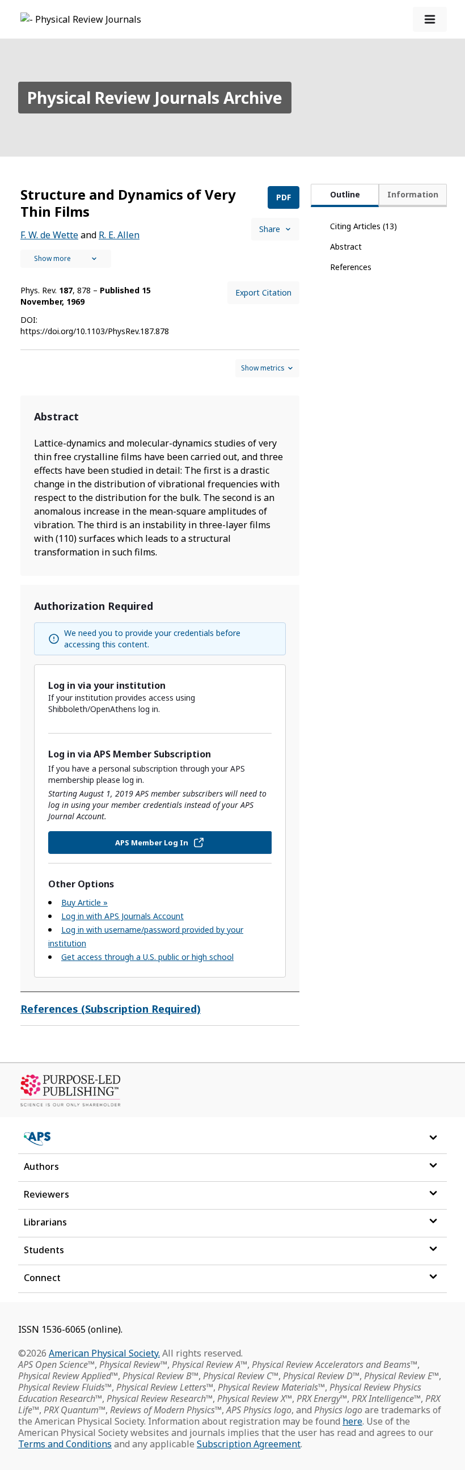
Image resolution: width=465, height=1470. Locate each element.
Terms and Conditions (65, 1444)
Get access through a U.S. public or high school (147, 956)
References (350, 267)
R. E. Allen (119, 235)
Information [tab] (412, 194)
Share (269, 229)
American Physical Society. (104, 1353)
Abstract (346, 246)
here (352, 1421)
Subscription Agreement (249, 1444)
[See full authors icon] (65, 259)
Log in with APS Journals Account (122, 916)
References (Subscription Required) (110, 1009)
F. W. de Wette (49, 235)
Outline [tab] (345, 194)
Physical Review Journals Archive (154, 97)
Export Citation (263, 292)
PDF (283, 197)
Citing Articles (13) (363, 226)
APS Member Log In (151, 842)
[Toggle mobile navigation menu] (430, 19)
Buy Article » (84, 902)
